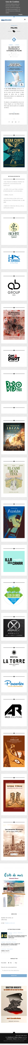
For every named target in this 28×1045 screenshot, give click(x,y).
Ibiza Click (14, 53)
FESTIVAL (20, 932)
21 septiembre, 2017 (14, 54)
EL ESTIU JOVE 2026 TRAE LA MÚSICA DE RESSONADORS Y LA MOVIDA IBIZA (10, 944)
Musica (17, 44)
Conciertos (8, 942)
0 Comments (15, 56)
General (10, 934)
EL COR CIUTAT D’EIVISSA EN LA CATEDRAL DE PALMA (14, 49)
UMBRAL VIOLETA (8, 194)
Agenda (11, 44)
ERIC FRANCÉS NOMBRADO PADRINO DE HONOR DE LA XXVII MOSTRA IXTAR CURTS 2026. (13, 183)
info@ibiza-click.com (10, 923)
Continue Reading (14, 113)
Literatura (3, 949)
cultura (15, 932)
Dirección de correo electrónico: (9, 967)
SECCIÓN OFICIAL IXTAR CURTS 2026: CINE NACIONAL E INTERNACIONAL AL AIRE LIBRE (14, 200)
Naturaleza (10, 949)
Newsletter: (3, 962)
